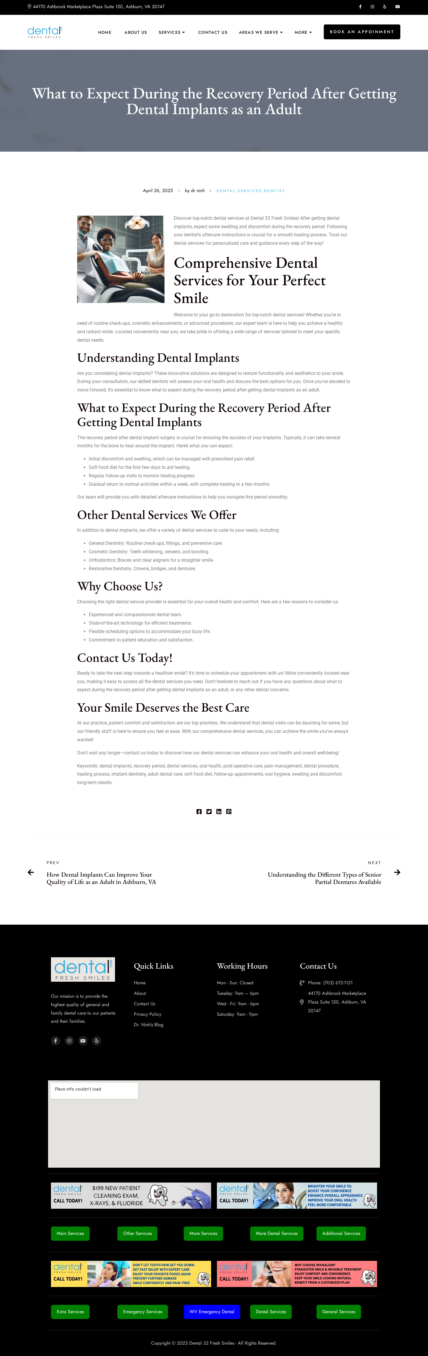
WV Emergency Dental (212, 1311)
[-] (45, 32)
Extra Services (70, 1311)
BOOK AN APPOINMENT (362, 32)
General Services (338, 1311)
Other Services (137, 1233)
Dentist (273, 191)
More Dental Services (277, 1233)
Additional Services (341, 1233)
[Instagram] (69, 1040)
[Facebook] (199, 812)
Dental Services (239, 191)
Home (105, 32)
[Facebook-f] (55, 1040)
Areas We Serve (259, 32)
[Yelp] (96, 1040)
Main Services (70, 1233)
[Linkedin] (218, 812)
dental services (288, 315)
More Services (203, 1233)
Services (170, 32)
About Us (136, 32)
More (301, 32)
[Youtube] (83, 1040)
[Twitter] (209, 812)
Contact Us (212, 32)
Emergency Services (142, 1311)
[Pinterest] (228, 812)
